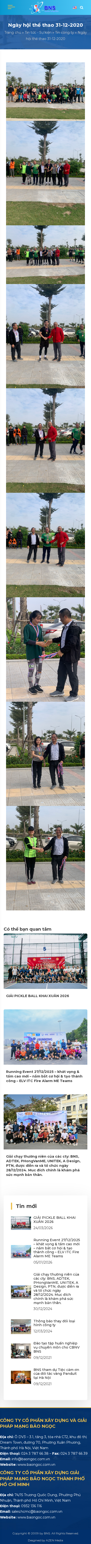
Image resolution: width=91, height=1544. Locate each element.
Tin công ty (64, 32)
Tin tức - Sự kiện (38, 32)
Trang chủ (12, 32)
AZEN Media (54, 1540)
